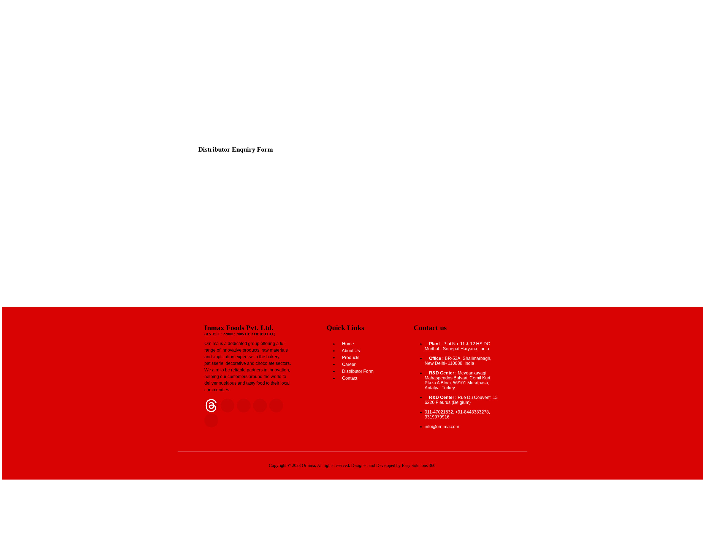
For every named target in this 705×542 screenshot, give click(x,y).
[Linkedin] (227, 405)
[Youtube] (211, 420)
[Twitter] (276, 405)
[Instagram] (244, 405)
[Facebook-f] (260, 405)
